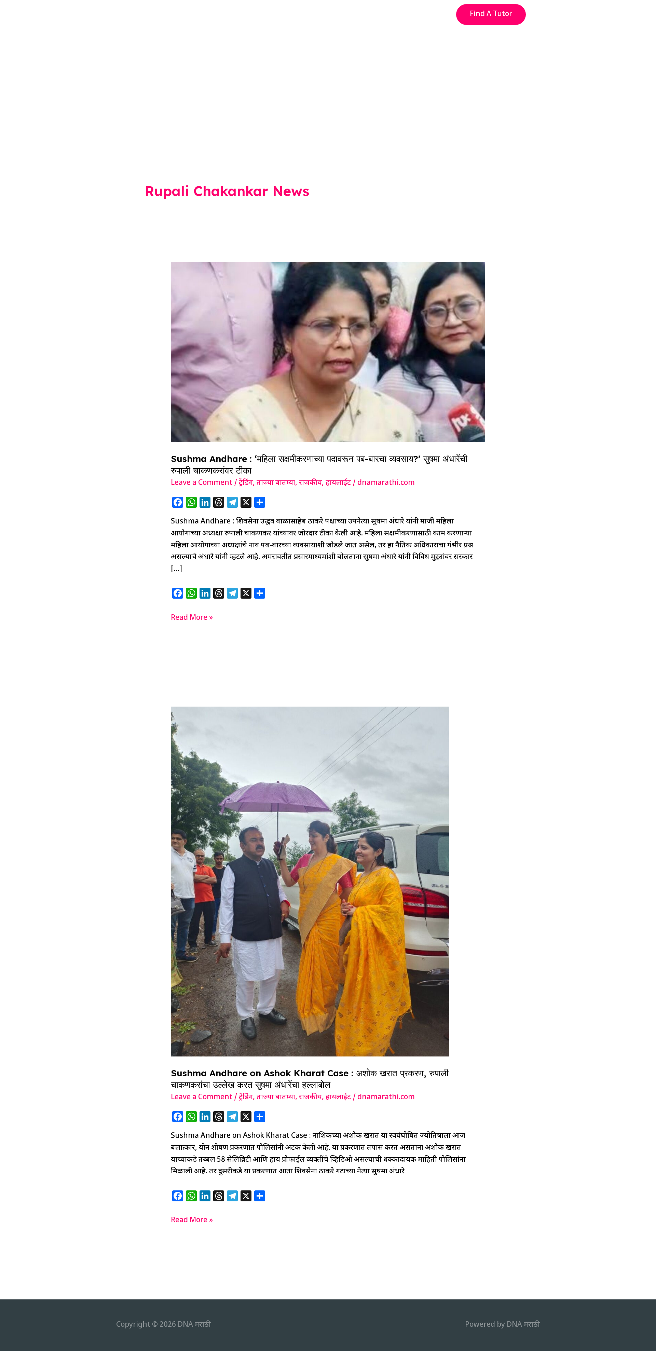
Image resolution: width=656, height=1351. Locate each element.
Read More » (192, 618)
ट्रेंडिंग (246, 483)
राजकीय (310, 483)
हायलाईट (338, 483)
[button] (491, 14)
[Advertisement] (328, 80)
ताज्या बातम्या (276, 483)
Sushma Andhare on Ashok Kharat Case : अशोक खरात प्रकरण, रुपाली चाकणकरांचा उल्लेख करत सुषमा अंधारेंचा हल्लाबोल (310, 1078)
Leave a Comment (201, 483)
